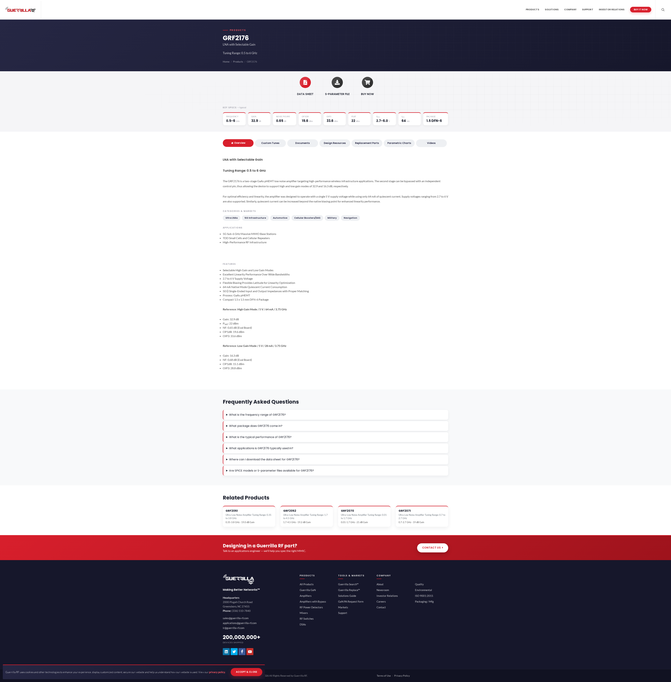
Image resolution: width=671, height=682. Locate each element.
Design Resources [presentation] (335, 143)
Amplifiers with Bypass (313, 601)
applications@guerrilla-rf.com (240, 623)
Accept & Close (246, 672)
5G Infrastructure (255, 217)
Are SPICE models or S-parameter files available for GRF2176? (271, 471)
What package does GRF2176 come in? (255, 426)
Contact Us (431, 547)
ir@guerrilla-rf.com (233, 627)
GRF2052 (289, 511)
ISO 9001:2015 (424, 595)
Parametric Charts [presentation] (399, 143)
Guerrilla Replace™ (349, 590)
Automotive (280, 217)
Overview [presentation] (239, 143)
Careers (381, 601)
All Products (307, 584)
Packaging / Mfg (424, 601)
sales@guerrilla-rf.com (235, 618)
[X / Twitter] (234, 651)
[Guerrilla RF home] (258, 579)
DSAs (303, 624)
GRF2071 (405, 511)
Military (332, 217)
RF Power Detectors (311, 607)
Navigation (350, 217)
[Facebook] (242, 651)
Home (226, 61)
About (380, 584)
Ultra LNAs (232, 217)
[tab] (238, 143)
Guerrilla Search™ (348, 584)
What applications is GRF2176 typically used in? (261, 448)
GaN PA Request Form (350, 601)
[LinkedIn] (226, 651)
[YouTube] (249, 651)
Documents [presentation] (302, 143)
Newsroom (383, 590)
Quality (419, 584)
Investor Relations (387, 595)
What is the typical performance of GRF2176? (260, 437)
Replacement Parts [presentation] (367, 143)
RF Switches (307, 618)
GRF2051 (232, 511)
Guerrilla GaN (308, 590)
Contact (381, 607)
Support (342, 612)
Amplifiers (306, 595)
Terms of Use (384, 675)
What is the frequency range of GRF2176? (257, 415)
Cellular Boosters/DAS (307, 217)
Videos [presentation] (431, 143)
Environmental (423, 590)
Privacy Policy (402, 675)
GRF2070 (347, 511)
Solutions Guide (347, 595)
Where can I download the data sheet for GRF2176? (264, 459)
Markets (343, 607)
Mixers (304, 612)
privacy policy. (217, 672)
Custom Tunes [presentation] (270, 143)
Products (238, 61)
